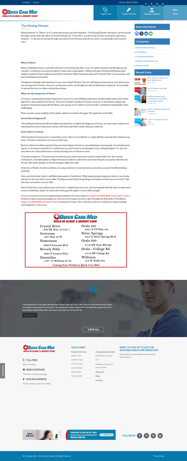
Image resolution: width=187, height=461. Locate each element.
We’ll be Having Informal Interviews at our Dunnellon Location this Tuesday (157, 98)
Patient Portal (76, 376)
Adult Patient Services (145, 48)
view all (93, 329)
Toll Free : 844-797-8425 (128, 2)
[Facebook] (137, 34)
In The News (141, 52)
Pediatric (77, 360)
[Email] (151, 34)
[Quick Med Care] (20, 13)
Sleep (76, 372)
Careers (36, 2)
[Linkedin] (146, 34)
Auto (77, 368)
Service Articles (142, 65)
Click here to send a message (35, 374)
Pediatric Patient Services (147, 61)
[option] (93, 306)
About (99, 372)
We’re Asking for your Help (157, 88)
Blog (97, 376)
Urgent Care (76, 355)
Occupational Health (144, 56)
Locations (26, 2)
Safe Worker (103, 355)
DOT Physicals (77, 364)
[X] (141, 34)
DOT (97, 360)
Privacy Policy (159, 456)
